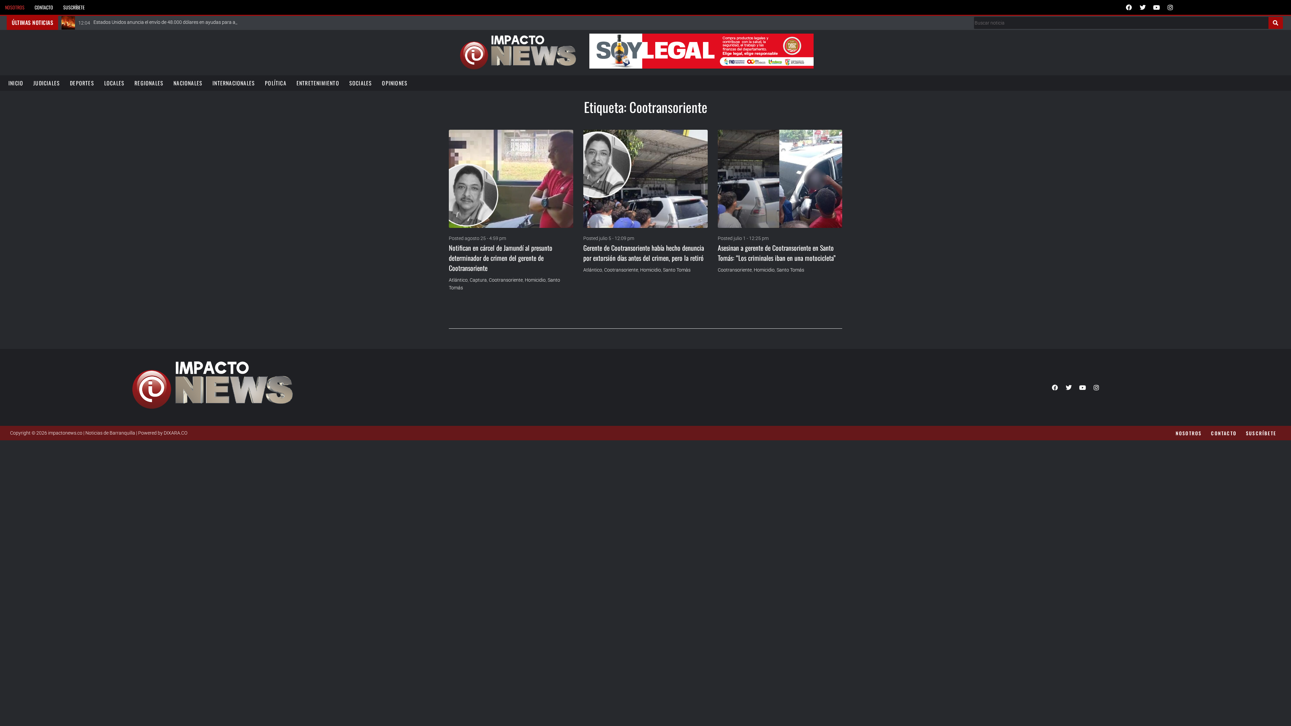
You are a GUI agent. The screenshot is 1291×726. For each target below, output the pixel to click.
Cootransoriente (506, 280)
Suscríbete (74, 7)
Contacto (44, 7)
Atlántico (458, 280)
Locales (114, 83)
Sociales (360, 83)
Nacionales (187, 83)
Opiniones (394, 83)
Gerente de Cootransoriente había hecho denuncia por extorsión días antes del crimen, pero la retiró (643, 253)
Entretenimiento (318, 83)
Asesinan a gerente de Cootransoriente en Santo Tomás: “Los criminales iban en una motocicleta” (777, 253)
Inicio (15, 83)
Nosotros (15, 7)
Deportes (82, 83)
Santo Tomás (790, 270)
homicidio (535, 280)
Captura (478, 280)
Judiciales (46, 83)
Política (275, 83)
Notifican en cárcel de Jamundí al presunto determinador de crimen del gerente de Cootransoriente (500, 258)
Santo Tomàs (677, 270)
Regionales (148, 83)
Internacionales (233, 83)
